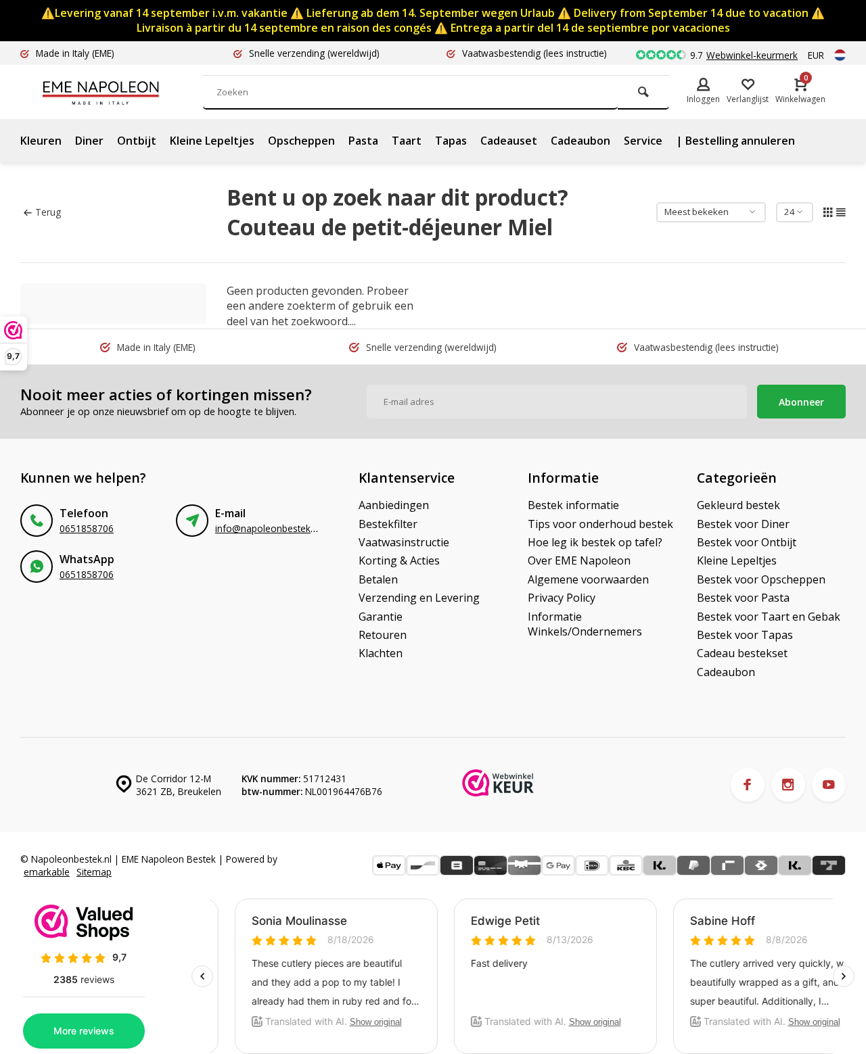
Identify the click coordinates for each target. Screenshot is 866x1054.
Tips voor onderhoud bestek (600, 524)
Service (643, 140)
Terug (48, 212)
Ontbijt (136, 140)
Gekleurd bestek (738, 505)
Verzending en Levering (419, 597)
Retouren (383, 634)
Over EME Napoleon (579, 560)
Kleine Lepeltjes (212, 140)
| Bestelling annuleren (735, 140)
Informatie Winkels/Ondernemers (585, 624)
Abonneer (801, 402)
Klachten (381, 653)
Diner (89, 140)
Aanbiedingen (394, 505)
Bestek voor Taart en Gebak (768, 616)
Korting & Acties (399, 560)
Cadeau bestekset (742, 653)
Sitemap (94, 871)
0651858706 (87, 528)
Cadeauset (508, 140)
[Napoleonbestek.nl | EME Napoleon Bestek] (122, 92)
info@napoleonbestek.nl (267, 528)
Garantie (381, 616)
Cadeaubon (580, 140)
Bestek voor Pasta (743, 597)
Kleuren (41, 140)
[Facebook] (748, 785)
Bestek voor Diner (743, 524)
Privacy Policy (561, 597)
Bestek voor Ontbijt (746, 542)
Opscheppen (301, 140)
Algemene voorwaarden (588, 579)
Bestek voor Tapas (745, 634)
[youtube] (829, 785)
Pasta (363, 140)
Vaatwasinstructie (404, 542)
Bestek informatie (573, 505)
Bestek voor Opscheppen (761, 579)
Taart (406, 140)
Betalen (378, 579)
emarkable (47, 871)
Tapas (451, 140)
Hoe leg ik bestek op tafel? (595, 542)
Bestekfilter (388, 524)
